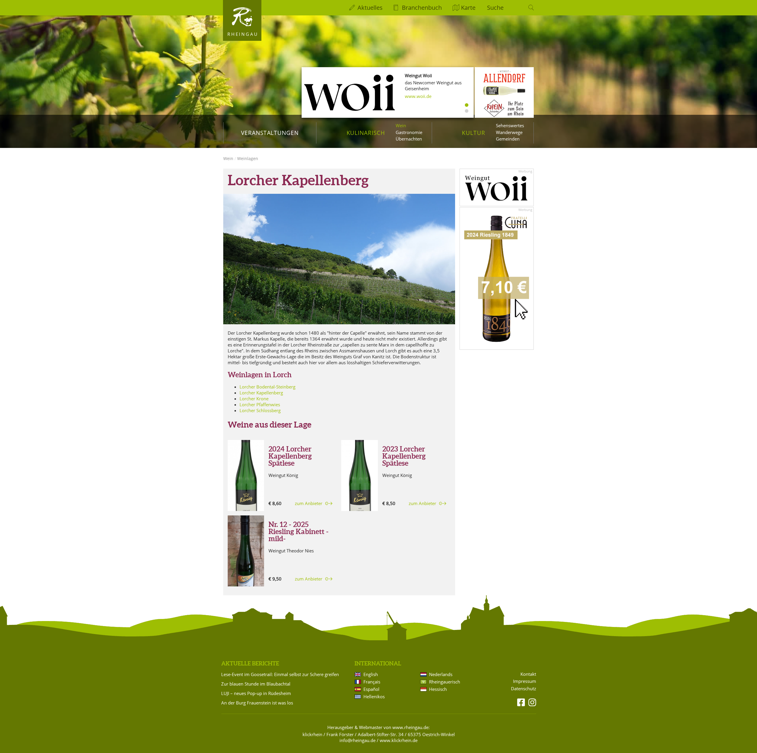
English (370, 674)
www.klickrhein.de (399, 740)
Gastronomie (409, 132)
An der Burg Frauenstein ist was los (257, 703)
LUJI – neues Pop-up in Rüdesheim (256, 693)
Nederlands (440, 674)
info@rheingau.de (357, 740)
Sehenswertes (510, 125)
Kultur (473, 132)
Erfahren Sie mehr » (425, 96)
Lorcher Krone (254, 399)
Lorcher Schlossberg (260, 410)
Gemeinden (508, 139)
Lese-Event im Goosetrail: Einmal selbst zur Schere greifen (280, 674)
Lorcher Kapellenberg (261, 393)
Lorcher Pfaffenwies (260, 404)
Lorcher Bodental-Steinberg (267, 387)
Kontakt (528, 674)
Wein (401, 125)
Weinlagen (247, 158)
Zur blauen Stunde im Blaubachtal (255, 684)
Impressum (524, 681)
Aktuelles (370, 8)
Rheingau (242, 34)
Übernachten (409, 139)
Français (371, 682)
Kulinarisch (366, 132)
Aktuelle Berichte (250, 663)
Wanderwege (509, 132)
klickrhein (312, 734)
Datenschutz (523, 688)
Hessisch (438, 689)
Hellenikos (374, 696)
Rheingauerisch (444, 682)
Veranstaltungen (270, 132)
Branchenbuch (422, 8)
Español (371, 689)
